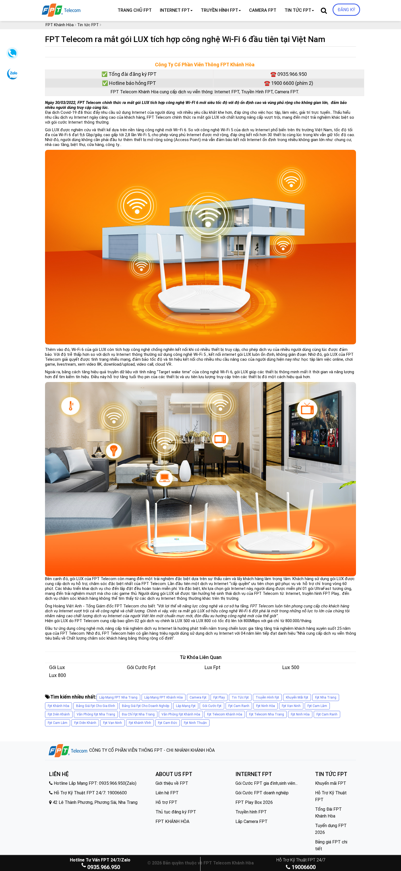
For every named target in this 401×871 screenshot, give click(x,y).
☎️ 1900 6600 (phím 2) (288, 83)
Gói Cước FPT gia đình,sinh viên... (266, 783)
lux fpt (212, 667)
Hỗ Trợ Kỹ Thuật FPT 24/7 (300, 860)
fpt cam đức (167, 723)
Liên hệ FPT (167, 792)
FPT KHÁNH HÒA (172, 821)
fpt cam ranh (238, 706)
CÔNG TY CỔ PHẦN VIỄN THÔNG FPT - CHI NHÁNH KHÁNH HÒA (151, 750)
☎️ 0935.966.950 (288, 74)
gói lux (57, 667)
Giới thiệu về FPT (171, 783)
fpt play (219, 697)
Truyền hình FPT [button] (219, 10)
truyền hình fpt (267, 697)
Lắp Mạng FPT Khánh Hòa (163, 697)
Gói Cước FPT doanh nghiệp (262, 792)
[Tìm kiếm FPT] (79, 9)
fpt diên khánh (59, 714)
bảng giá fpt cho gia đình (95, 706)
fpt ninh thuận (195, 723)
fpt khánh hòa (58, 706)
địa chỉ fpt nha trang (138, 714)
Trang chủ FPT (135, 10)
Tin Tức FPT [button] (298, 10)
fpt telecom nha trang (266, 714)
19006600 (303, 867)
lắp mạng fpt (186, 706)
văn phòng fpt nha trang (96, 714)
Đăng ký (346, 9)
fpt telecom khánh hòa (224, 714)
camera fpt (198, 697)
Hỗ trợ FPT (166, 802)
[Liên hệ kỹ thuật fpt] (11, 55)
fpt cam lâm (317, 706)
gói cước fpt (141, 667)
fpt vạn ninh (291, 706)
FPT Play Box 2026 (254, 802)
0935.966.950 (103, 867)
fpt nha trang (325, 697)
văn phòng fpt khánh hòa (180, 714)
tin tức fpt (240, 697)
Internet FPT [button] (175, 10)
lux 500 (290, 667)
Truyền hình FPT (251, 812)
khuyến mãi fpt (297, 697)
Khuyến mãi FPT (330, 783)
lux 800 (57, 675)
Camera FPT (262, 10)
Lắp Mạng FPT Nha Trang (118, 697)
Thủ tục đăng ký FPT (175, 812)
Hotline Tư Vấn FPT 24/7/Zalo (100, 860)
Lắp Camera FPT (251, 821)
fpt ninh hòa (265, 706)
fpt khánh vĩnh (140, 723)
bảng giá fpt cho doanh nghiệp (145, 706)
